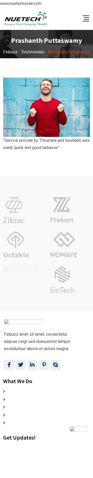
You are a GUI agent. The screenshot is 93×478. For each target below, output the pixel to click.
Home (12, 391)
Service (14, 423)
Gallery (13, 407)
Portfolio (15, 415)
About (12, 399)
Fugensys (49, 474)
